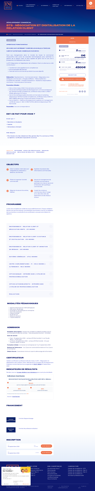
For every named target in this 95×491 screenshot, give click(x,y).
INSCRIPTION (10, 153)
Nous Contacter (52, 479)
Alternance (44, 5)
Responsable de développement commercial (32, 90)
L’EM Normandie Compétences (30, 5)
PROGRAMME (18, 150)
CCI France (23, 93)
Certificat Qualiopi (53, 477)
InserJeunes (16, 396)
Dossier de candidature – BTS (77, 468)
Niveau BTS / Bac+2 (33, 472)
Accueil (20, 5)
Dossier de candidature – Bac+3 (77, 470)
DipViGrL (16, 100)
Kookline (22, 487)
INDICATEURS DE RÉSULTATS (26, 152)
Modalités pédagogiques (32, 150)
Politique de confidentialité (63, 487)
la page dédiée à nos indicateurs (27, 372)
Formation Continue (56, 5)
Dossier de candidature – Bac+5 (77, 472)
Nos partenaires (52, 473)
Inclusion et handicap (54, 475)
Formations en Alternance (35, 470)
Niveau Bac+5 (31, 475)
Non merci (6, 484)
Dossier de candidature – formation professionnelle (76, 474)
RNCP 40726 (30, 102)
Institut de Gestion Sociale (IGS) (34, 98)
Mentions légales (50, 487)
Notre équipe (52, 470)
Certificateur (11, 152)
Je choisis (16, 484)
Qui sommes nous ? (54, 468)
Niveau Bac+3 (31, 473)
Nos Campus (51, 472)
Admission (45, 150)
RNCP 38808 (13, 98)
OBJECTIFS (9, 150)
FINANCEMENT (40, 152)
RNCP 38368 (37, 364)
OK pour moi (26, 484)
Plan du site (82, 487)
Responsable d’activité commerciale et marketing (33, 95)
